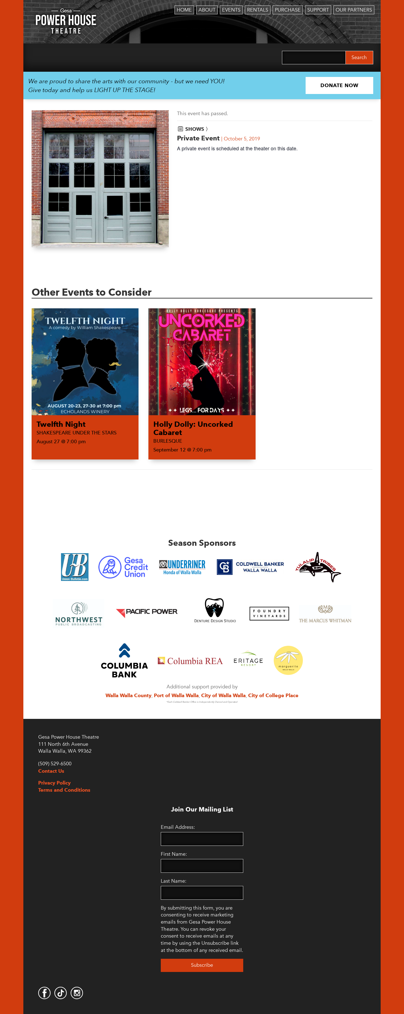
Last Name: (173, 881)
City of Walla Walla (223, 695)
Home (184, 10)
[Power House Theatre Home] (66, 12)
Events (231, 10)
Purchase (288, 10)
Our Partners (354, 10)
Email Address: (178, 827)
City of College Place (273, 695)
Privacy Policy (54, 783)
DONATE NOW (339, 85)
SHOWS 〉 (198, 129)
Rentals (257, 10)
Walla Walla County (128, 695)
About (206, 10)
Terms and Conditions (64, 790)
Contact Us (51, 771)
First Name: (174, 854)
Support (318, 10)
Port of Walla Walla (176, 695)
